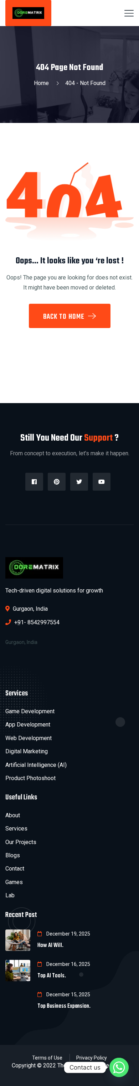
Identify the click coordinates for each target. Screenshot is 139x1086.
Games (14, 882)
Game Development (30, 711)
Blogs (12, 855)
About (12, 815)
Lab (10, 895)
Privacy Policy (91, 1058)
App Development (27, 724)
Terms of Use (47, 1058)
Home (43, 83)
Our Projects (20, 842)
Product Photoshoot (30, 778)
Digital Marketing (26, 751)
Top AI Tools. (51, 976)
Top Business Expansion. (64, 1006)
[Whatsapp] (119, 1067)
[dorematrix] (28, 12)
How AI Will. (50, 945)
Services (16, 828)
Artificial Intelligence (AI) (36, 765)
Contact (14, 868)
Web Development (28, 738)
